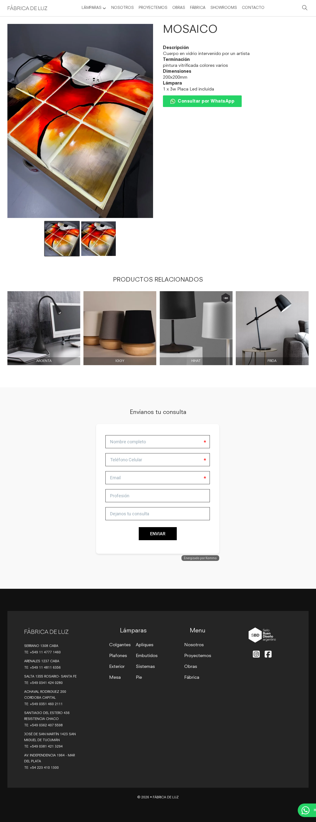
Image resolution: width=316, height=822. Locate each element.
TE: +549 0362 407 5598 (43, 725)
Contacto (253, 8)
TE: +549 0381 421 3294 (43, 746)
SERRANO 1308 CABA (41, 646)
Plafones (118, 656)
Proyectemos (153, 8)
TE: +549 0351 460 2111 (43, 704)
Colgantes (120, 645)
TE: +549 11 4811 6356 (42, 667)
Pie (139, 677)
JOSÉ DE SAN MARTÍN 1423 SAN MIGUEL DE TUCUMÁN (50, 737)
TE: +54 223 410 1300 (41, 767)
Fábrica (197, 8)
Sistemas (145, 666)
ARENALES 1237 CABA (41, 661)
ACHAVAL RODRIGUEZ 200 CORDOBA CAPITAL (45, 694)
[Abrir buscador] (305, 8)
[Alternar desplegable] (104, 8)
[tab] (97, 457)
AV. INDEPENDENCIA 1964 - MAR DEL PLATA (49, 758)
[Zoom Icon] (80, 121)
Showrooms (223, 8)
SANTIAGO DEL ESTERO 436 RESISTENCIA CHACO (47, 716)
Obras (178, 8)
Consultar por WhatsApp (206, 101)
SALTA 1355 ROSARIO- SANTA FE (50, 676)
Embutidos (147, 656)
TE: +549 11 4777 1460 (42, 652)
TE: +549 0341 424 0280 (43, 683)
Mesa (115, 677)
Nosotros (122, 8)
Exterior (117, 666)
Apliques (144, 645)
